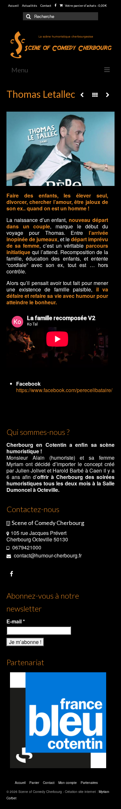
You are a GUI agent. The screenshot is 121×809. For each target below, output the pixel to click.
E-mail (15, 621)
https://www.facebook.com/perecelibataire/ (64, 390)
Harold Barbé (68, 470)
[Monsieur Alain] (81, 95)
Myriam (14, 464)
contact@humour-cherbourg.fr (47, 555)
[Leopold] (107, 95)
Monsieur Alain (25, 457)
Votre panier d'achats (85, 5)
